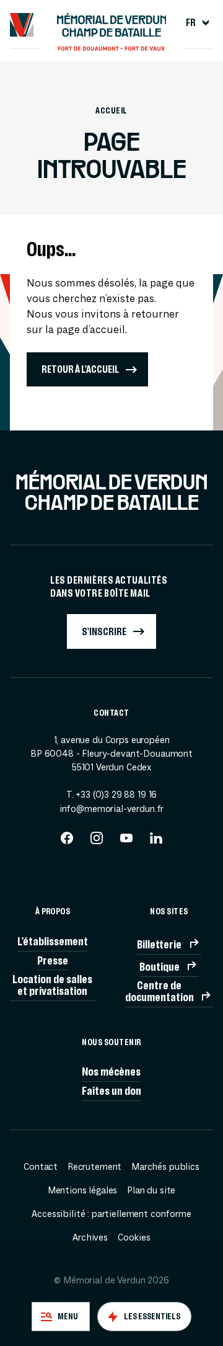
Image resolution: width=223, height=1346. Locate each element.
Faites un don (111, 1090)
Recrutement (94, 1166)
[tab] (61, 1316)
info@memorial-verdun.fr (111, 808)
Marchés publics (165, 1166)
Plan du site (151, 1190)
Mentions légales (83, 1190)
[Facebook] (66, 842)
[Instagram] (96, 842)
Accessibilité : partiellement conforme (111, 1213)
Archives (90, 1237)
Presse (52, 960)
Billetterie (159, 944)
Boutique (159, 966)
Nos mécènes (111, 1071)
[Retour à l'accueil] (22, 25)
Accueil (111, 110)
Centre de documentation (159, 991)
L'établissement (52, 941)
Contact (41, 1166)
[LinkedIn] (156, 842)
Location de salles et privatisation (52, 985)
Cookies (134, 1237)
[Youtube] (126, 842)
